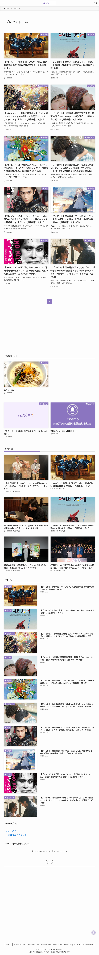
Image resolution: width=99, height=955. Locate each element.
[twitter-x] (51, 861)
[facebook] (47, 861)
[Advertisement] (49, 331)
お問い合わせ (88, 944)
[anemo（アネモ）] (49, 3)
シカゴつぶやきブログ (16, 834)
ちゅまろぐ (11, 831)
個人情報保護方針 (44, 944)
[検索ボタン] (96, 3)
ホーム (8, 944)
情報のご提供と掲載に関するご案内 (66, 944)
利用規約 (31, 944)
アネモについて (19, 944)
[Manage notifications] (94, 932)
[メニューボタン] (3, 3)
